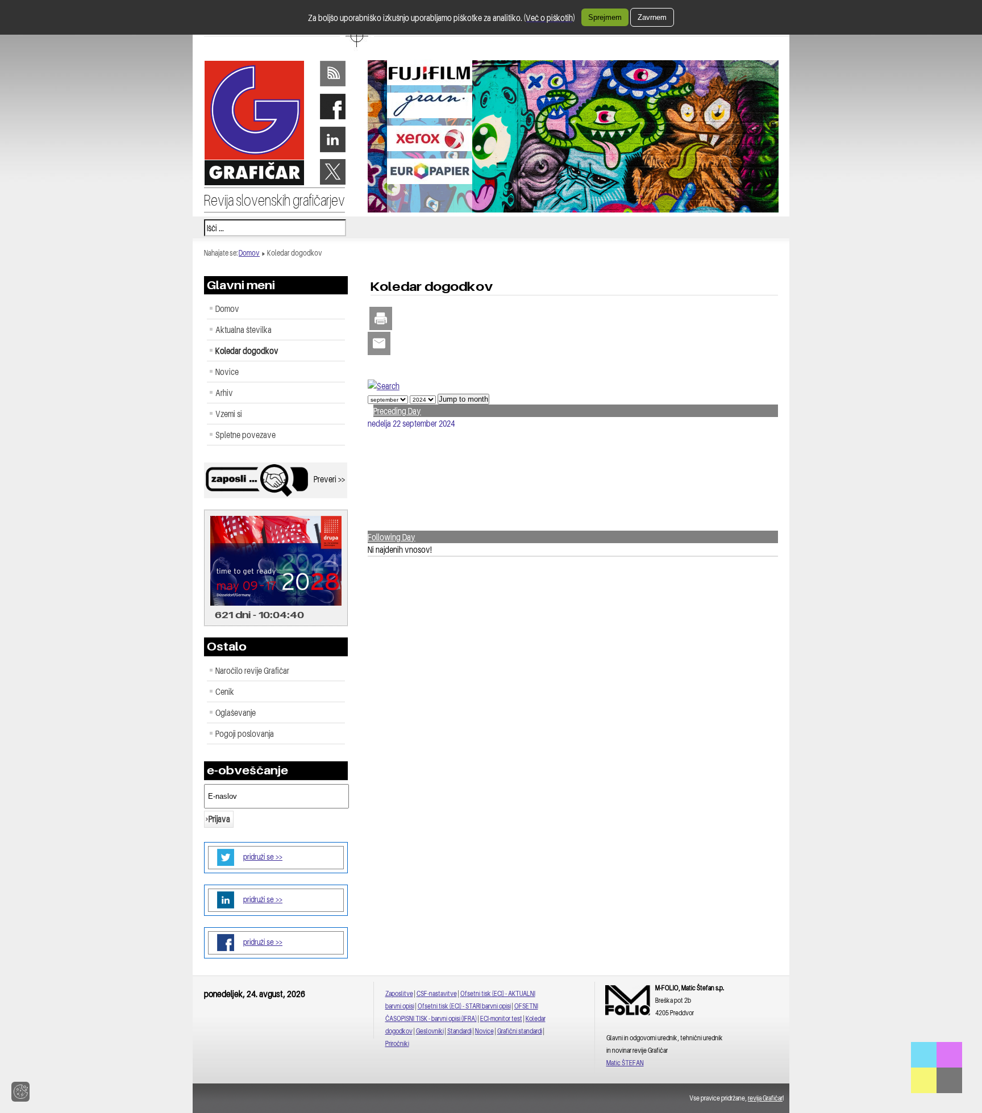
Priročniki (397, 1043)
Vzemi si (228, 413)
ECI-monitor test (501, 1018)
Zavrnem (652, 17)
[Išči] (384, 385)
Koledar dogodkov (246, 350)
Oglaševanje (235, 712)
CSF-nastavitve (437, 993)
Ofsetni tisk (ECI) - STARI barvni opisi (464, 1006)
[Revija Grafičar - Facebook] (332, 118)
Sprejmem (605, 17)
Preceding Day (397, 410)
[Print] (380, 319)
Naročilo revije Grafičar (252, 670)
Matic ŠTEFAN (625, 1062)
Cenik (224, 691)
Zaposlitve (399, 993)
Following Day (391, 537)
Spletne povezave (245, 434)
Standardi (459, 1031)
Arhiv (224, 392)
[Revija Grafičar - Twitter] (332, 183)
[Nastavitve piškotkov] (20, 1092)
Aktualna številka (243, 329)
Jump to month (463, 399)
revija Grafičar (765, 1098)
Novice (227, 371)
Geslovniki (430, 1031)
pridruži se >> (262, 856)
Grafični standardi (519, 1031)
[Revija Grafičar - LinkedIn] (332, 151)
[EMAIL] (379, 344)
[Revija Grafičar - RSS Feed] (332, 85)
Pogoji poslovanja (244, 733)
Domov (249, 252)
